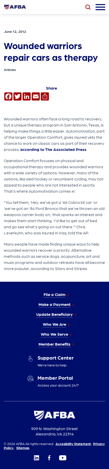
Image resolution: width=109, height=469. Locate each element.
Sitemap (22, 448)
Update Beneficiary (54, 314)
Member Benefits (54, 344)
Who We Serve (54, 334)
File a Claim (54, 294)
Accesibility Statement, (74, 444)
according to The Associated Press (53, 149)
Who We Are (54, 324)
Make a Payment (54, 304)
